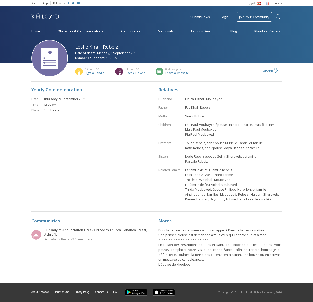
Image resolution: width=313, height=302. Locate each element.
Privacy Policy (82, 292)
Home (35, 31)
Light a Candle (94, 73)
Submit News (200, 17)
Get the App (40, 3)
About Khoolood (40, 292)
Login (224, 17)
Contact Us (101, 292)
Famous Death (202, 31)
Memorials (166, 31)
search (278, 16)
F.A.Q (116, 292)
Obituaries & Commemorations (80, 31)
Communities (130, 31)
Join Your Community (254, 17)
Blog (233, 31)
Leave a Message (177, 73)
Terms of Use (62, 292)
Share (268, 70)
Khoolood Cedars (267, 31)
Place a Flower (135, 73)
